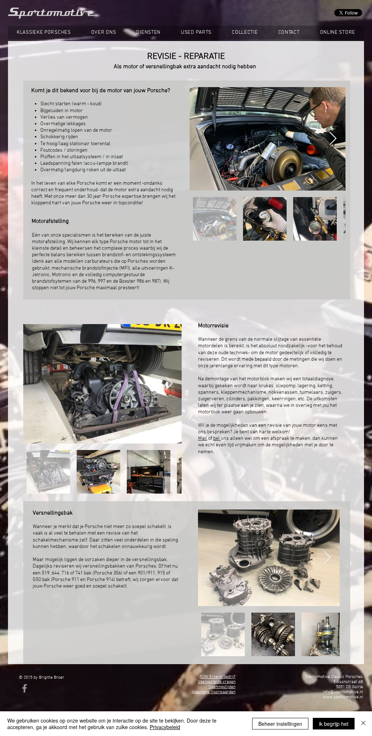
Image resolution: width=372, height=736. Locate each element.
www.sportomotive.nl (343, 697)
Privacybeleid (165, 727)
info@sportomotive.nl (343, 692)
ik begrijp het (333, 723)
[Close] (363, 723)
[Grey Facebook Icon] (24, 688)
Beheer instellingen (280, 723)
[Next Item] (333, 139)
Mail (202, 439)
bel (217, 439)
